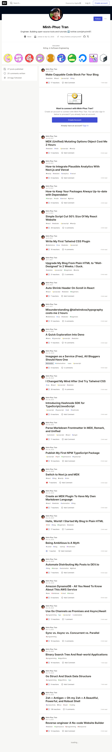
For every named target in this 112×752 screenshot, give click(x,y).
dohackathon (60, 363)
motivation (71, 547)
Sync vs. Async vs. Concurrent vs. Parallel (72, 632)
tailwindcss (50, 245)
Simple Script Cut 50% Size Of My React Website (71, 218)
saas (69, 363)
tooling (72, 705)
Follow (98, 19)
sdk (67, 410)
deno (48, 338)
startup (62, 547)
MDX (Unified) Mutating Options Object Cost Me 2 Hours (76, 143)
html (48, 525)
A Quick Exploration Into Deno (65, 334)
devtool (63, 198)
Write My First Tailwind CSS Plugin (68, 241)
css (58, 245)
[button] (8, 58)
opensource (66, 457)
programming (51, 615)
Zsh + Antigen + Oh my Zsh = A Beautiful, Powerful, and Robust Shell (72, 699)
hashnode (75, 410)
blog (72, 78)
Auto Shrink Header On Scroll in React (70, 288)
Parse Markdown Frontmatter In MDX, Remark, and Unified (75, 429)
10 (69, 343)
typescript (56, 338)
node (56, 198)
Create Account (74, 120)
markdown (50, 435)
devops (49, 198)
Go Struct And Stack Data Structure (68, 676)
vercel (73, 173)
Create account (101, 3)
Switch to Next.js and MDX (63, 474)
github (71, 198)
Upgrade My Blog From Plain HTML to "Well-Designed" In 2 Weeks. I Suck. (74, 264)
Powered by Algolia (72, 3)
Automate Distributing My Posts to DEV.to (72, 564)
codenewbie (77, 615)
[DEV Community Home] (4, 3)
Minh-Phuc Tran (51, 69)
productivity (51, 705)
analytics (65, 173)
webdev (49, 78)
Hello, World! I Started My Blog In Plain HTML (74, 521)
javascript (65, 78)
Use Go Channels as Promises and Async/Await (76, 611)
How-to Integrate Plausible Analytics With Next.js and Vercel (73, 168)
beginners (68, 270)
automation (65, 503)
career (49, 547)
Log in (87, 3)
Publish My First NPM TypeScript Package (73, 452)
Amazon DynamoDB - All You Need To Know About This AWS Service (74, 588)
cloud (63, 593)
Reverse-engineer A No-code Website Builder (75, 722)
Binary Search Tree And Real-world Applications (77, 654)
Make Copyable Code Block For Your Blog (72, 74)
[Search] (11, 3)
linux (59, 705)
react (56, 78)
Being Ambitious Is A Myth (63, 542)
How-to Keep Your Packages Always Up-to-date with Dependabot (76, 193)
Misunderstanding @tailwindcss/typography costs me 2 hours (74, 311)
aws (48, 593)
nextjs (72, 148)
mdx (56, 148)
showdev (49, 363)
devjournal (82, 727)
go (59, 615)
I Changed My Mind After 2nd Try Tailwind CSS (76, 381)
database (55, 593)
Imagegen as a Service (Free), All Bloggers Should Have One (73, 358)
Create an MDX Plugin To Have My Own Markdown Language (71, 498)
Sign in (85, 126)
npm (58, 457)
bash (65, 705)
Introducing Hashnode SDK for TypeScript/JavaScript (65, 404)
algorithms (62, 658)
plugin (74, 435)
